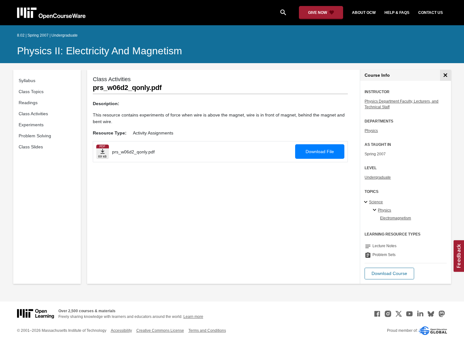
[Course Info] (445, 75)
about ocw (364, 12)
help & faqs (396, 12)
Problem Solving (35, 135)
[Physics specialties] (375, 210)
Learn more (193, 316)
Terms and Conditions (207, 330)
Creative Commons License (160, 330)
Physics (371, 130)
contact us (430, 12)
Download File (320, 151)
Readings (28, 102)
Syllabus (27, 80)
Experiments (31, 124)
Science (376, 202)
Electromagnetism (395, 218)
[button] (389, 273)
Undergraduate (378, 177)
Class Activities (33, 113)
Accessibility (121, 330)
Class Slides (31, 146)
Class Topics (31, 91)
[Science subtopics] (366, 202)
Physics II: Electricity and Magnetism (99, 51)
